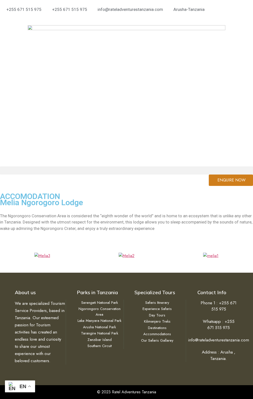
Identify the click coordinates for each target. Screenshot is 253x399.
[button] (126, 170)
